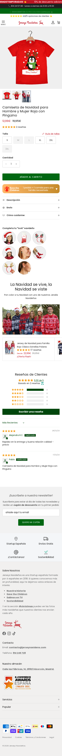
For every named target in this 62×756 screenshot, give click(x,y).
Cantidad (7, 157)
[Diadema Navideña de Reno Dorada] (9, 268)
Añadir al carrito (31, 176)
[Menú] (3, 22)
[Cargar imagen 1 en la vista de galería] (31, 58)
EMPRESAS (45, 11)
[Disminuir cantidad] (5, 164)
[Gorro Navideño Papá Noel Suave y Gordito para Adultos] (9, 238)
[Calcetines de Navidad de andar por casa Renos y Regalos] (39, 253)
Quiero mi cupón (31, 522)
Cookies (18, 737)
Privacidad (7, 737)
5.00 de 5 (39, 380)
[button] (9, 127)
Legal (51, 737)
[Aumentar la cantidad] (17, 164)
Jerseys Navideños (17, 746)
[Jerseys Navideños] (31, 22)
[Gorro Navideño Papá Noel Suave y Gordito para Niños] (9, 253)
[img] (8, 431)
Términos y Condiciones (35, 737)
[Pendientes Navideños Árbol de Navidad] (24, 253)
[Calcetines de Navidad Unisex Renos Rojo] (24, 238)
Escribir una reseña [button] (31, 411)
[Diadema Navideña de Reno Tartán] (39, 238)
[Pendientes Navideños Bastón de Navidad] (24, 268)
